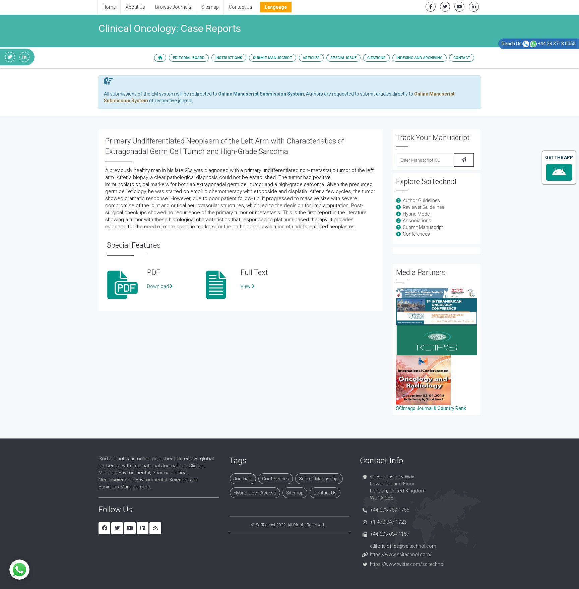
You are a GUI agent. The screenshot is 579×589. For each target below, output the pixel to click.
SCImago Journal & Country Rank (431, 408)
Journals (243, 478)
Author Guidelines (421, 200)
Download (158, 286)
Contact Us (240, 7)
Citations (376, 58)
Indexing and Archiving (419, 58)
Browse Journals (173, 7)
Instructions (228, 58)
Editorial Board (189, 58)
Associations (417, 220)
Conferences (416, 234)
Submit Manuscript (272, 58)
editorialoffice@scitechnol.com (403, 546)
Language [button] (276, 7)
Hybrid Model (417, 214)
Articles (311, 58)
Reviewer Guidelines (423, 207)
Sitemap (210, 7)
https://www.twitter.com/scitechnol (407, 564)
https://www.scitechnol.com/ (401, 554)
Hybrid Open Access (255, 492)
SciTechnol (265, 524)
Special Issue (343, 58)
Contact (461, 58)
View (246, 286)
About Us (135, 7)
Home (109, 7)
